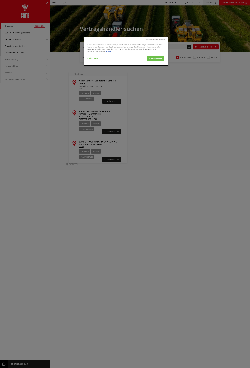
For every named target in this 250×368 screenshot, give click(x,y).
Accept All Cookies (155, 58)
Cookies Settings (93, 58)
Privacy (108, 51)
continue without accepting (155, 39)
